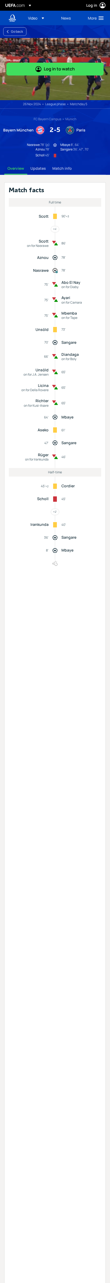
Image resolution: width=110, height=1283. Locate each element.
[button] (36, 18)
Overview (15, 168)
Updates (38, 168)
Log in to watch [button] (59, 69)
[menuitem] (40, 18)
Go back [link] (17, 31)
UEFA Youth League (12, 18)
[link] (66, 18)
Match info (62, 168)
